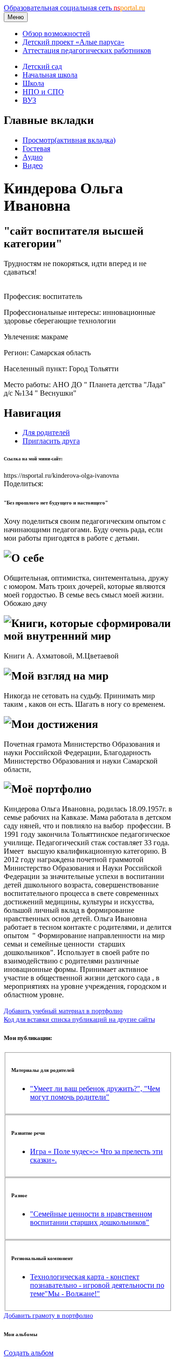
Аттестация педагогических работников (87, 50)
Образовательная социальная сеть (74, 8)
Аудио (33, 157)
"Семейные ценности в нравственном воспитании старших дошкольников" (91, 1218)
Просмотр (69, 140)
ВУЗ (29, 100)
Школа (33, 83)
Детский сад (42, 66)
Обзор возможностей (56, 34)
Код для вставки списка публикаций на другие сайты (79, 1019)
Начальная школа (50, 75)
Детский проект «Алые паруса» (73, 42)
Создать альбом (29, 1353)
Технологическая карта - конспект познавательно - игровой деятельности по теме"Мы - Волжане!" (97, 1285)
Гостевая (36, 149)
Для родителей (46, 432)
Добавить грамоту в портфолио (48, 1315)
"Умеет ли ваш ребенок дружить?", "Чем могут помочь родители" (95, 1093)
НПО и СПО (43, 92)
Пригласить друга (51, 441)
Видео (33, 165)
